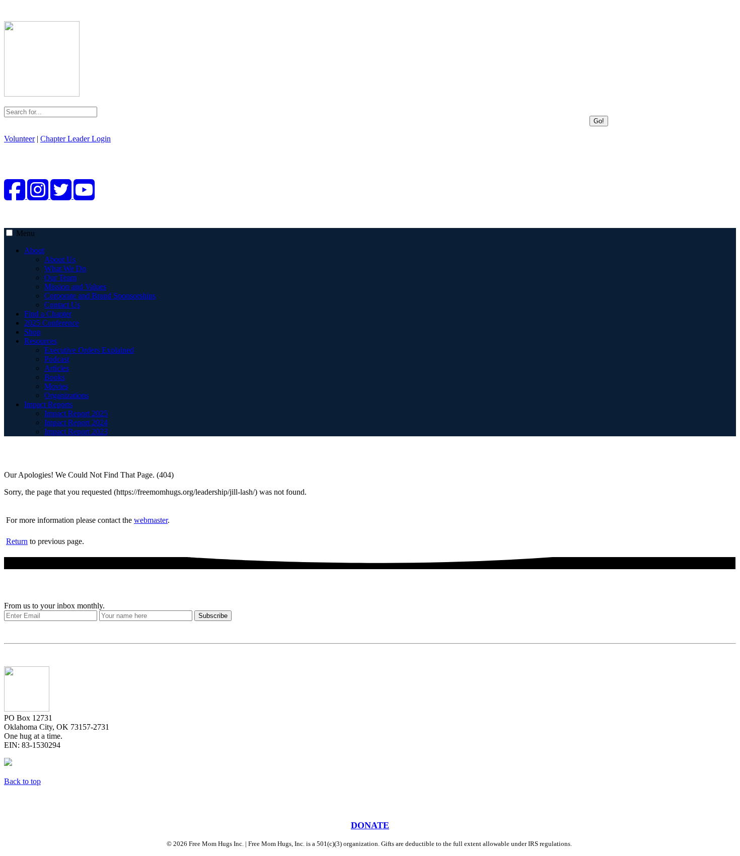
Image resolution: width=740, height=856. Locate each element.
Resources (40, 341)
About (34, 250)
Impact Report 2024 (76, 422)
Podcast (56, 359)
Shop (32, 332)
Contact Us (62, 304)
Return (17, 541)
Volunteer (19, 138)
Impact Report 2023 (76, 431)
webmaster (151, 520)
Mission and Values (75, 286)
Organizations (66, 395)
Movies (56, 386)
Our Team (60, 277)
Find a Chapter (47, 313)
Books (54, 377)
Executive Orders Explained (89, 350)
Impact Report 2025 (76, 413)
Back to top (22, 781)
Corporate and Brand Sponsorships (100, 295)
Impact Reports (48, 404)
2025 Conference (51, 323)
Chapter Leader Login (75, 138)
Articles (56, 368)
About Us (60, 259)
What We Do (65, 268)
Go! (599, 121)
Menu (25, 233)
